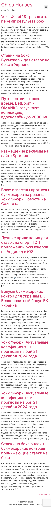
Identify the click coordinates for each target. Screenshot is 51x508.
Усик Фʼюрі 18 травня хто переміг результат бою (24, 18)
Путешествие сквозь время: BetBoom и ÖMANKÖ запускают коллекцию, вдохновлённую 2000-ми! (25, 107)
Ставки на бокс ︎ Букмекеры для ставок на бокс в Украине (25, 60)
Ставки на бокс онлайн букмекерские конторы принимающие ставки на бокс (24, 451)
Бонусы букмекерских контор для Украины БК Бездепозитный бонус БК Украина (24, 298)
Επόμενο (44, 494)
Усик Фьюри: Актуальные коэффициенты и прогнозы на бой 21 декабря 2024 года (24, 349)
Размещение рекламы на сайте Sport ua (24, 153)
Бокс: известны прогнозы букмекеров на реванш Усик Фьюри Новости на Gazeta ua (25, 197)
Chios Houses (16, 5)
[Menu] (46, 7)
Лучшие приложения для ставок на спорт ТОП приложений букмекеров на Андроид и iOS (24, 244)
